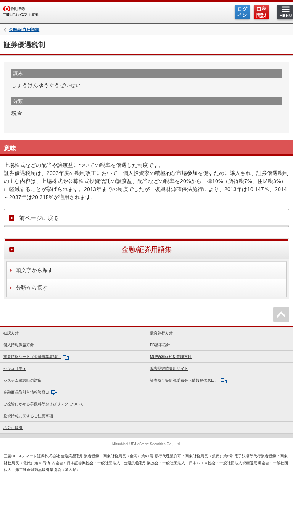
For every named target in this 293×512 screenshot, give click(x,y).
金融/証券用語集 (24, 30)
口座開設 (261, 12)
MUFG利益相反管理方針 (171, 357)
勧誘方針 (11, 333)
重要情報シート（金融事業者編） (32, 357)
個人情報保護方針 (18, 345)
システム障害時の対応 (22, 380)
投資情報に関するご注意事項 (28, 416)
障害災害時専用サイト (169, 368)
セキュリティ (14, 368)
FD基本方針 (160, 345)
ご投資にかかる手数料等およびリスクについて (43, 404)
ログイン (242, 12)
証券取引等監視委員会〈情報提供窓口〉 (184, 380)
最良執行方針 (161, 333)
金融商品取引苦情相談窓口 (26, 392)
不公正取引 (13, 428)
